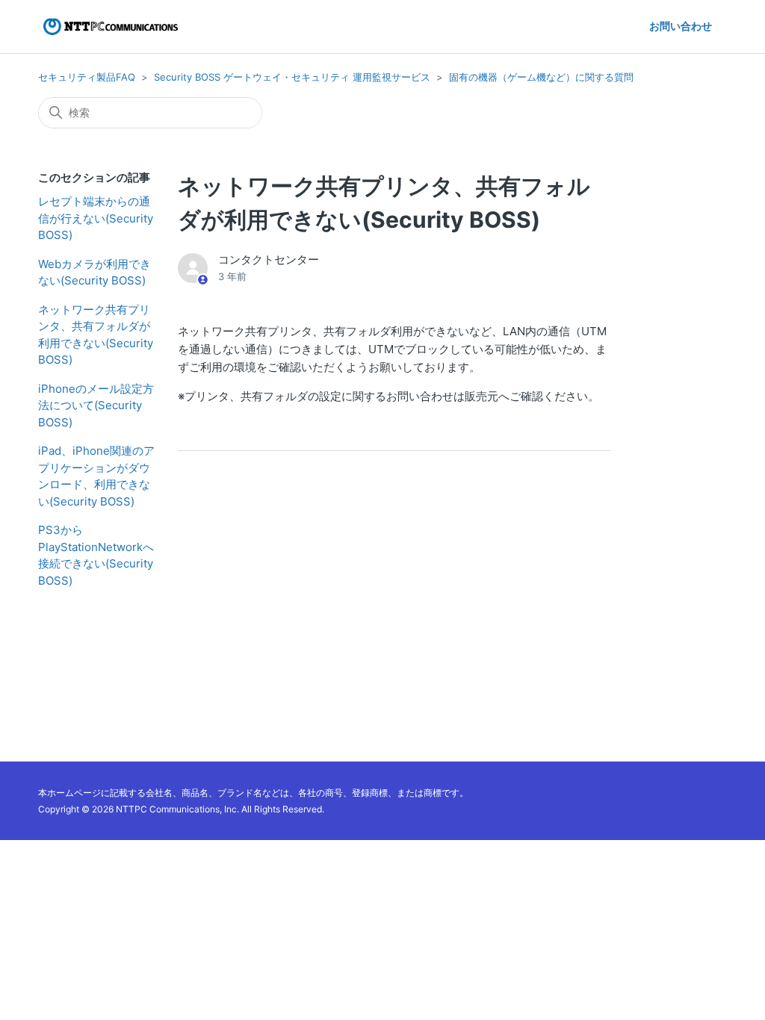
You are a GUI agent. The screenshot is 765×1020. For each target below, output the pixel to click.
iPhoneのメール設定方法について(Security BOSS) (96, 405)
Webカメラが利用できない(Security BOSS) (94, 272)
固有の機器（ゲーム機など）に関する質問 (541, 77)
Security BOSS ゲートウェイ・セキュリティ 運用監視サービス (292, 77)
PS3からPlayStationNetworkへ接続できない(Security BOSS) (96, 555)
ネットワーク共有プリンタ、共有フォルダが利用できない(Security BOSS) (95, 334)
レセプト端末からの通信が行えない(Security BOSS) (95, 218)
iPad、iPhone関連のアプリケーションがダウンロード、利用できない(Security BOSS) (96, 476)
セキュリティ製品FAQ (86, 77)
